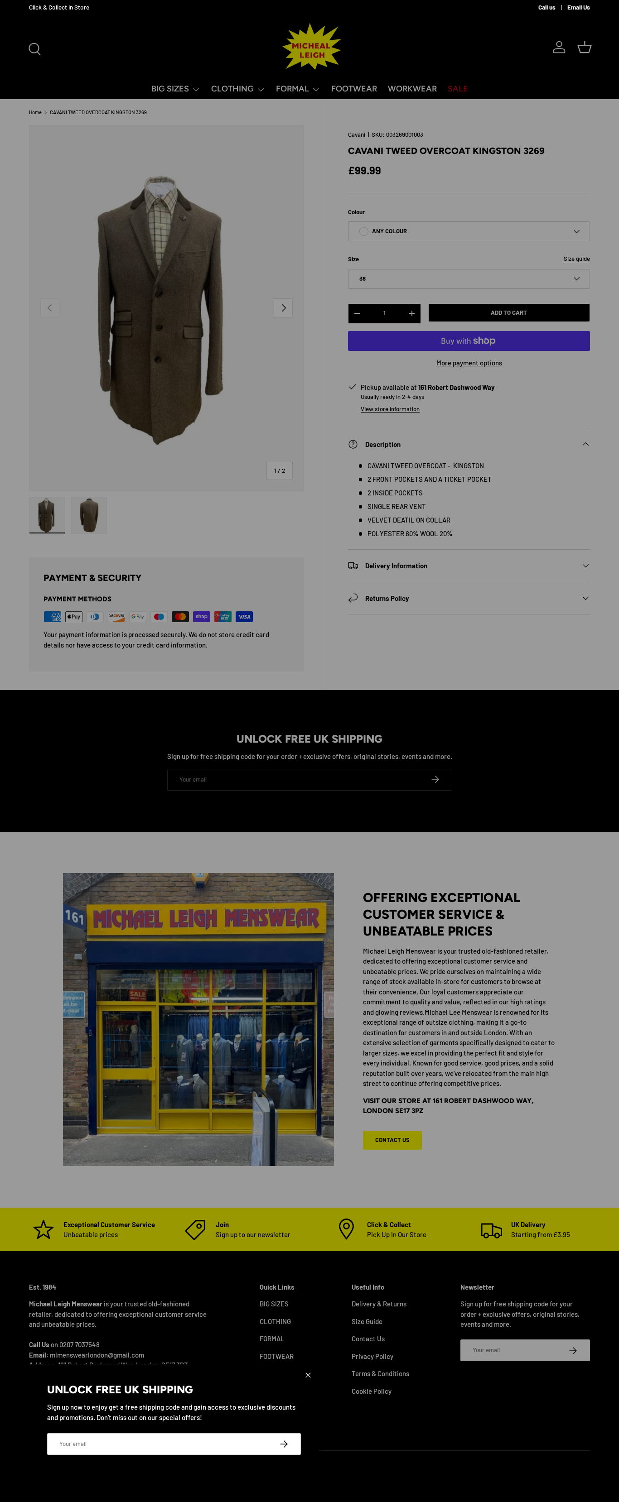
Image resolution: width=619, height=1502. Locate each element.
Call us (547, 7)
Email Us (578, 7)
